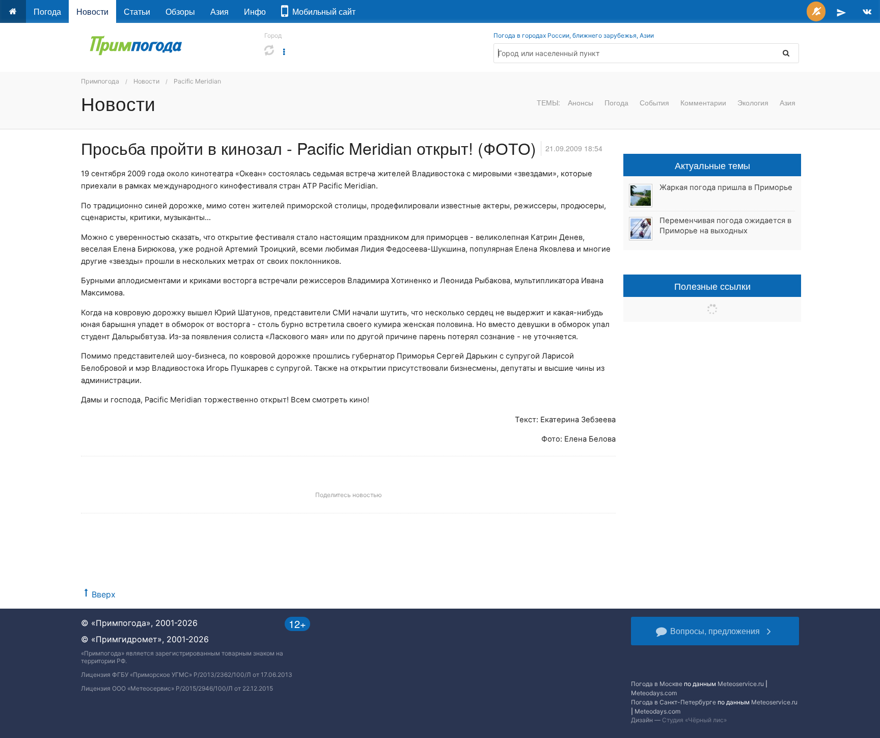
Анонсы (580, 102)
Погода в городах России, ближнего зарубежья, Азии (573, 35)
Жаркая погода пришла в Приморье (725, 187)
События (654, 102)
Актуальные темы (712, 165)
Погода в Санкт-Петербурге (673, 702)
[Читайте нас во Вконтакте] (867, 11)
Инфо (255, 11)
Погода (47, 11)
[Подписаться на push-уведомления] (816, 11)
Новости (92, 11)
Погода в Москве (656, 684)
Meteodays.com (654, 693)
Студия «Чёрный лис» (694, 720)
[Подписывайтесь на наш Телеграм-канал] (841, 11)
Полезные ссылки (712, 285)
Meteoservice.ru (741, 684)
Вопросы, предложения (715, 631)
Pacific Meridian (197, 81)
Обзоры (180, 11)
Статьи (137, 11)
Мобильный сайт (321, 11)
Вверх (104, 594)
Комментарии (703, 102)
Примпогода (100, 81)
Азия (219, 11)
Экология (752, 102)
